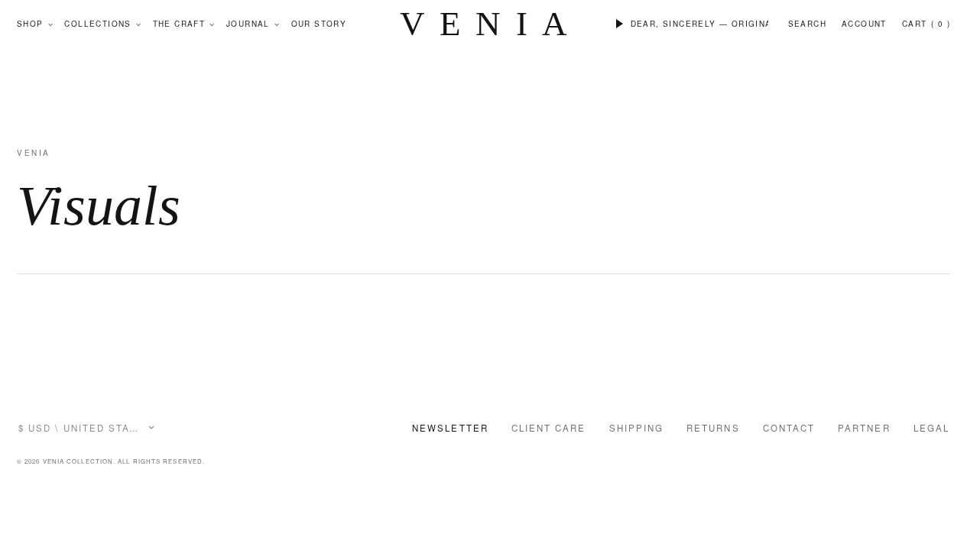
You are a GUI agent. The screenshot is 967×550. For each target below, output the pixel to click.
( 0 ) (940, 23)
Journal (248, 23)
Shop (30, 23)
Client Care (548, 428)
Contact (789, 428)
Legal (931, 428)
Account (864, 23)
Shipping (636, 428)
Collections (97, 23)
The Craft (179, 23)
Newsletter (450, 428)
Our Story (319, 23)
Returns (713, 428)
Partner (864, 428)
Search (807, 23)
